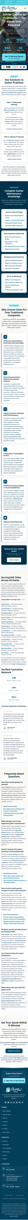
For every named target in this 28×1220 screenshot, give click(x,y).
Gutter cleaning (5, 787)
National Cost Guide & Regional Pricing (14, 216)
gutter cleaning (13, 854)
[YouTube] (17, 1102)
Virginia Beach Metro (7, 622)
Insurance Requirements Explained (12, 286)
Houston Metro (5, 617)
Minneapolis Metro (6, 644)
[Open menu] (25, 8)
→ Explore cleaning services (14, 129)
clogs (6, 112)
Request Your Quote (14, 1051)
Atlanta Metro (5, 604)
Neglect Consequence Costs (13, 263)
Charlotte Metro (6, 608)
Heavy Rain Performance (12, 268)
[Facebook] (5, 1102)
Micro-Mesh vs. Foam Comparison (11, 242)
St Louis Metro (5, 630)
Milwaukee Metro (6, 648)
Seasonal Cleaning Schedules (13, 260)
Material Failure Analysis (12, 249)
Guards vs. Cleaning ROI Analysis (15, 220)
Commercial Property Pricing (13, 223)
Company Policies (8, 1195)
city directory (5, 660)
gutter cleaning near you (19, 664)
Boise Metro (4, 652)
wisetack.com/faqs (14, 1216)
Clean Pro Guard (13, 140)
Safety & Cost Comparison (13, 280)
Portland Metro (5, 639)
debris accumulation (9, 110)
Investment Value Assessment (14, 225)
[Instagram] (14, 1102)
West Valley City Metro (8, 635)
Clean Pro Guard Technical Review (13, 238)
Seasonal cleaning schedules (9, 795)
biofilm (3, 901)
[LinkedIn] (8, 1102)
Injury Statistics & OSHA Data (13, 282)
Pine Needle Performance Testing (15, 246)
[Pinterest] (19, 1102)
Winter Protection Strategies (13, 266)
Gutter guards (5, 934)
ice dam (6, 834)
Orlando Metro (5, 626)
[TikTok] (22, 1102)
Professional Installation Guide (14, 290)
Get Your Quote (14, 560)
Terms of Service (20, 1195)
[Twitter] (11, 1102)
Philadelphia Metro (6, 613)
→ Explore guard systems (13, 159)
